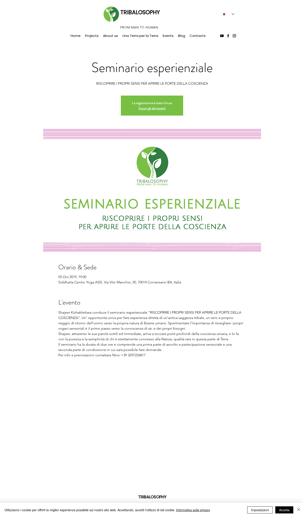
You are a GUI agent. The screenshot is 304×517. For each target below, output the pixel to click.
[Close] (298, 509)
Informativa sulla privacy (193, 510)
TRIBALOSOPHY (140, 12)
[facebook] (228, 36)
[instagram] (234, 36)
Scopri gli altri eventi (152, 108)
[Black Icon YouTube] (222, 36)
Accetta (284, 510)
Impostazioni (260, 510)
